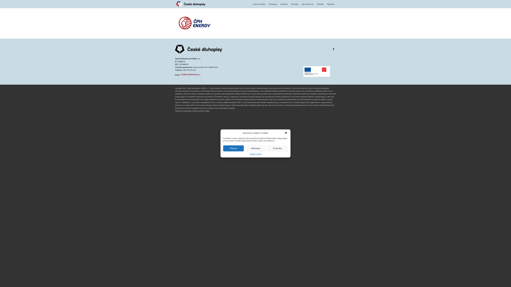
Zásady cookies (255, 154)
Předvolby (277, 148)
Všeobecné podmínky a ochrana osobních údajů (192, 111)
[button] (286, 133)
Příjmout (233, 148)
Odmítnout (255, 148)
